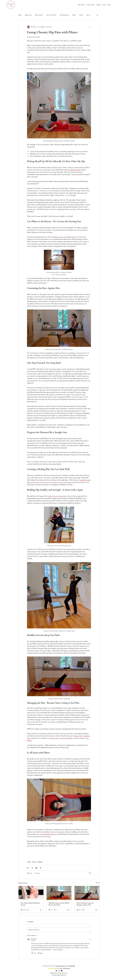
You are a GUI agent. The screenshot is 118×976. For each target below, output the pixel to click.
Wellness (40, 862)
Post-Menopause (64, 15)
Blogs (19, 15)
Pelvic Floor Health (51, 15)
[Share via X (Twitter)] (32, 868)
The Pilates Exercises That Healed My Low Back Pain (59, 904)
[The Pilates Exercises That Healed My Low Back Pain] (59, 893)
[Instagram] (56, 971)
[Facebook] (59, 971)
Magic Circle (28, 15)
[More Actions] (90, 939)
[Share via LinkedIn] (36, 868)
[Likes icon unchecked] (32, 953)
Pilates (74, 15)
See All (98, 882)
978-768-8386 (71, 966)
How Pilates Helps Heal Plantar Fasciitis (30, 904)
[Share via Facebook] (28, 868)
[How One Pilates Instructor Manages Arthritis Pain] (87, 893)
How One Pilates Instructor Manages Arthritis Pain (85, 904)
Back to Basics (39, 15)
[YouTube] (61, 971)
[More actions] (90, 27)
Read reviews (66, 968)
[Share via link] (40, 868)
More (87, 15)
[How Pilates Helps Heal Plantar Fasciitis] (30, 893)
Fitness (81, 15)
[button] (97, 15)
